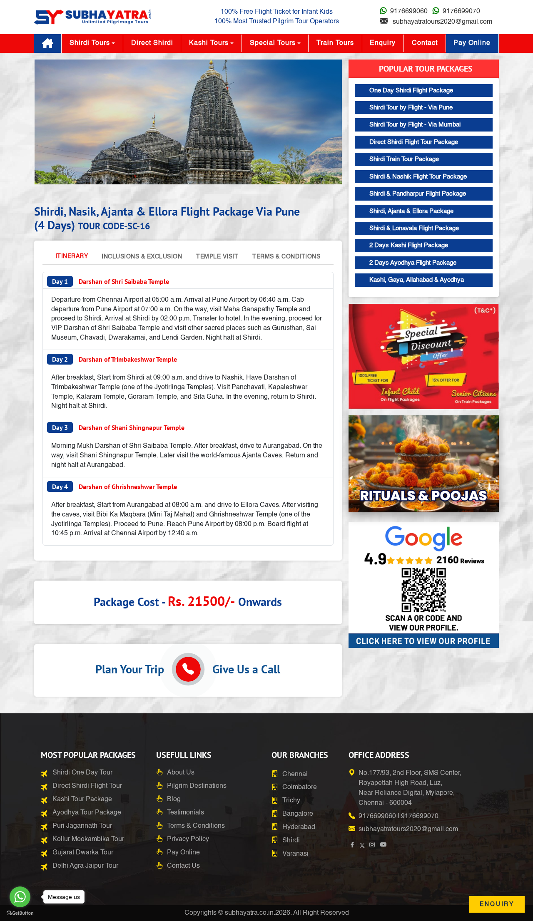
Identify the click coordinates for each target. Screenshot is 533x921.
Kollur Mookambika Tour (88, 839)
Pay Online (472, 43)
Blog (174, 799)
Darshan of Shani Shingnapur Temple (118, 427)
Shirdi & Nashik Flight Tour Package (418, 177)
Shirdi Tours (90, 43)
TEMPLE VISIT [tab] (217, 257)
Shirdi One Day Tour (82, 773)
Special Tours (273, 43)
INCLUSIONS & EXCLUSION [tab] (142, 257)
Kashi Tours (209, 43)
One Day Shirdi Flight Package (411, 90)
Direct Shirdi (152, 43)
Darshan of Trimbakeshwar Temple (114, 359)
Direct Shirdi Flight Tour (87, 786)
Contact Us (183, 866)
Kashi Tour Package (82, 799)
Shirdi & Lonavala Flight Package (414, 228)
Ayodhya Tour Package (86, 812)
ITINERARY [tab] (71, 256)
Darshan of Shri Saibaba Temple (110, 281)
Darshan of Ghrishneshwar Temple (114, 486)
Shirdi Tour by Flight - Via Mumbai (415, 125)
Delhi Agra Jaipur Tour (85, 866)
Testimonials (185, 812)
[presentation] (50, 123)
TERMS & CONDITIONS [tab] (286, 257)
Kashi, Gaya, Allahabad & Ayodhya (416, 280)
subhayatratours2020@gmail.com (442, 22)
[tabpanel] (188, 409)
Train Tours (335, 43)
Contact (425, 43)
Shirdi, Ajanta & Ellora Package (411, 211)
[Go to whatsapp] (20, 896)
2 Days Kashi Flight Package (408, 245)
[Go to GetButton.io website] (20, 912)
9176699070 (461, 11)
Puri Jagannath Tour (82, 826)
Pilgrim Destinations (197, 786)
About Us (180, 773)
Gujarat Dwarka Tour (82, 852)
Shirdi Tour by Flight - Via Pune (411, 107)
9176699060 (409, 11)
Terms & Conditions (196, 826)
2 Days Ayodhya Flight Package (412, 263)
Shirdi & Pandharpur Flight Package (417, 194)
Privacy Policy (188, 839)
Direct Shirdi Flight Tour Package (413, 142)
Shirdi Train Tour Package (404, 159)
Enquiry (383, 43)
